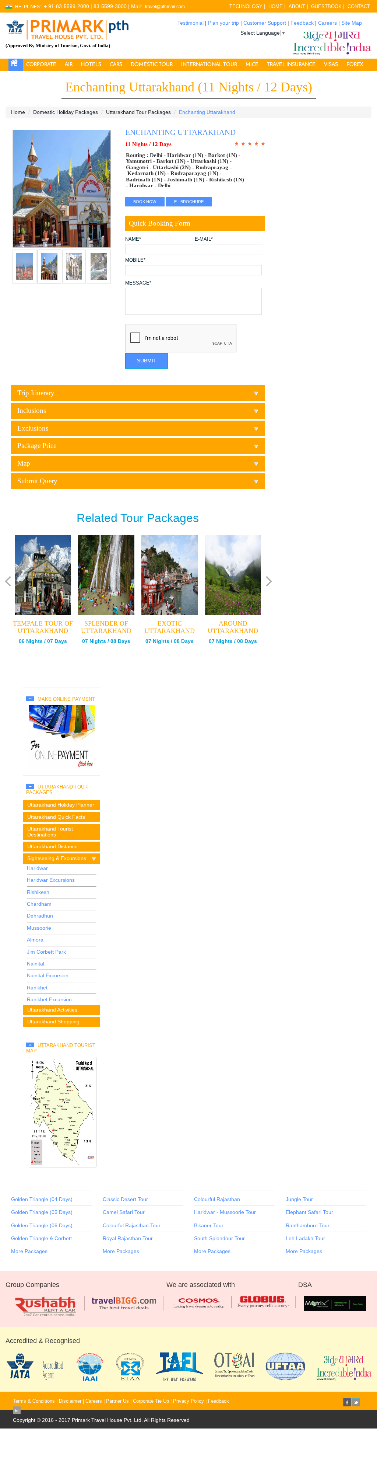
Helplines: (28, 6)
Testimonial (190, 23)
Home (18, 112)
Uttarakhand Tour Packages (138, 112)
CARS (116, 64)
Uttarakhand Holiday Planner (60, 805)
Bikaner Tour (208, 1225)
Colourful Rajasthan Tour (132, 1225)
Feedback (302, 23)
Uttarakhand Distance (52, 846)
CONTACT (359, 6)
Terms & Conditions (34, 1401)
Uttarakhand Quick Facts (56, 817)
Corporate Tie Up (151, 1401)
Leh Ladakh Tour (305, 1238)
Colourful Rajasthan (217, 1199)
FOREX (354, 64)
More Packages (29, 1251)
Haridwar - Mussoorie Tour (225, 1212)
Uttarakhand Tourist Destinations (50, 831)
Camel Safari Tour (124, 1212)
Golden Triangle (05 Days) (42, 1212)
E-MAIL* (204, 239)
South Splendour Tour (219, 1238)
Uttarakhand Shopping (53, 1021)
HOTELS (91, 64)
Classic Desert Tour (125, 1199)
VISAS (331, 64)
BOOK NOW (144, 201)
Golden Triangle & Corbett (41, 1238)
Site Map (351, 23)
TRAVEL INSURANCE (291, 64)
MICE (252, 64)
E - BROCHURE (189, 201)
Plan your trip (223, 23)
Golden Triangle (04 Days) (42, 1199)
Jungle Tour (299, 1199)
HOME (275, 6)
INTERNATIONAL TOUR (209, 64)
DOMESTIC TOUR (152, 64)
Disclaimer (70, 1401)
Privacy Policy (188, 1401)
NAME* (133, 239)
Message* (138, 283)
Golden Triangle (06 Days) (42, 1225)
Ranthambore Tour (308, 1225)
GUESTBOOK (326, 6)
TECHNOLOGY (246, 6)
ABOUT (297, 6)
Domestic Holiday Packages (65, 112)
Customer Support (264, 23)
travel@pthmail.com (165, 6)
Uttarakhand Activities (52, 1010)
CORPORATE (41, 64)
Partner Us (117, 1401)
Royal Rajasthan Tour (128, 1238)
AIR (69, 64)
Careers (327, 23)
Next (20, 192)
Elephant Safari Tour (309, 1212)
